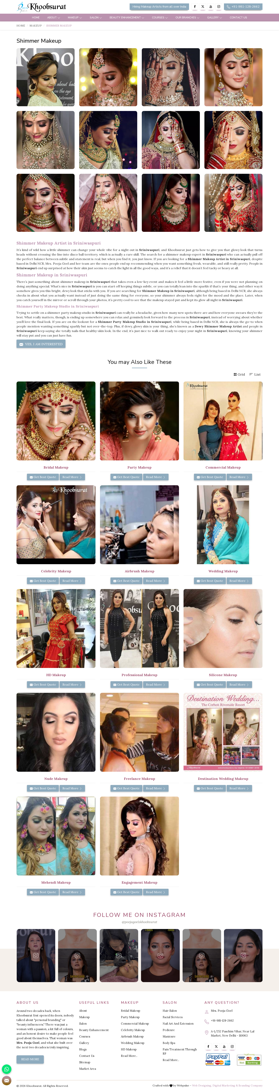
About (52, 17)
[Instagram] (218, 6)
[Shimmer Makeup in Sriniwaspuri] (46, 77)
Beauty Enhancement (125, 17)
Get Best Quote (44, 477)
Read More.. (129, 1056)
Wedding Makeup (132, 1043)
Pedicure (169, 1030)
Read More (70, 477)
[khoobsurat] (56, 7)
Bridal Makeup (130, 1010)
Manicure (169, 1036)
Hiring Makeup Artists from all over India (159, 7)
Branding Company (250, 1085)
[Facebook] (195, 6)
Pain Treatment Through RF (180, 1051)
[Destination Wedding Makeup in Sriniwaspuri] (223, 732)
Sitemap (84, 1062)
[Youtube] (210, 6)
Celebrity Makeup (133, 1030)
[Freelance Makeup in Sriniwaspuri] (139, 732)
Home (36, 17)
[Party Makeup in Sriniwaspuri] (139, 420)
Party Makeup (130, 1017)
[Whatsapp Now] (6, 1069)
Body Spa (169, 1043)
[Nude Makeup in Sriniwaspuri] (56, 732)
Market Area (87, 1069)
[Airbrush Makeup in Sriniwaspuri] (139, 524)
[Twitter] (202, 6)
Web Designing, (202, 1085)
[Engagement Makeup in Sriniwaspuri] (139, 836)
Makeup (73, 17)
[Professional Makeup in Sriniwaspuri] (139, 628)
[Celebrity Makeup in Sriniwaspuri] (56, 524)
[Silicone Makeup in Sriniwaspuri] (223, 628)
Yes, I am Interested (43, 344)
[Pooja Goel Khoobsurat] (36, 955)
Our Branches (186, 17)
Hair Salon (170, 1010)
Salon (94, 17)
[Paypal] (217, 1059)
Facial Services (173, 1017)
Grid (241, 374)
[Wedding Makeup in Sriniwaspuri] (223, 524)
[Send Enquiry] (6, 1080)
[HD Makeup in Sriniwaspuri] (56, 628)
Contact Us (238, 17)
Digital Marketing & (225, 1085)
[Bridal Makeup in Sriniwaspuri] (56, 420)
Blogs (83, 1049)
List (257, 374)
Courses (158, 17)
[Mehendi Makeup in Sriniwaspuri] (56, 836)
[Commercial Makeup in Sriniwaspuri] (223, 420)
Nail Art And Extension (178, 1023)
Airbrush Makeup (132, 1036)
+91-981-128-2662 (245, 7)
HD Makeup (129, 1049)
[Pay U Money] (249, 1059)
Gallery (213, 17)
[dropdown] (58, 18)
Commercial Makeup (135, 1023)
